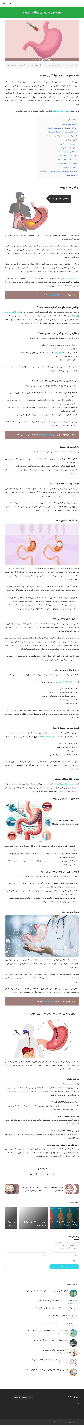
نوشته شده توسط (15, 65)
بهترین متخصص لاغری (65, 784)
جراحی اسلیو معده (45, 434)
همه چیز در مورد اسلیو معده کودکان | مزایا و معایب (58, 1323)
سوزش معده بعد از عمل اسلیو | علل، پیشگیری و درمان (57, 1300)
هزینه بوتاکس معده (47, 736)
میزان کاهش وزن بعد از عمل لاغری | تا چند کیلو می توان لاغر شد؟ (44, 1290)
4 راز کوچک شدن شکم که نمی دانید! (55, 1350)
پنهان (69, 120)
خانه (77, 1404)
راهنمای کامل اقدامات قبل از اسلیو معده (63, 1315)
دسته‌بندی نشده (53, 65)
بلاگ (77, 1407)
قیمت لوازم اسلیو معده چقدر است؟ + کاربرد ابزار (51, 1340)
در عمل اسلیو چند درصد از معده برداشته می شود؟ (50, 1359)
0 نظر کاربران (35, 65)
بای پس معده (48, 1001)
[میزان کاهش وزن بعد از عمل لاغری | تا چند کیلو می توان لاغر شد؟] (73, 1293)
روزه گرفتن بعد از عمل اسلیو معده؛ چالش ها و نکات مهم (48, 1330)
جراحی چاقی (58, 352)
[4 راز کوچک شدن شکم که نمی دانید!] (73, 1353)
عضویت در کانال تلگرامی (21, 1397)
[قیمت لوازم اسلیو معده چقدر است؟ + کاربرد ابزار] (73, 1343)
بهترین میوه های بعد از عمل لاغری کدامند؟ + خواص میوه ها (46, 1369)
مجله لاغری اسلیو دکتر (61, 111)
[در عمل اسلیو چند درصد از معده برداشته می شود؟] (73, 1362)
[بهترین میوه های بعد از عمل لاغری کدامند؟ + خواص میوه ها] (73, 1372)
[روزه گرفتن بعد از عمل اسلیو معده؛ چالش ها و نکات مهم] (73, 1333)
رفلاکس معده (53, 295)
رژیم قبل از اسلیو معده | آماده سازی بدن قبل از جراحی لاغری (55, 1308)
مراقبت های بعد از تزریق (65, 681)
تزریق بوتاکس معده (72, 278)
